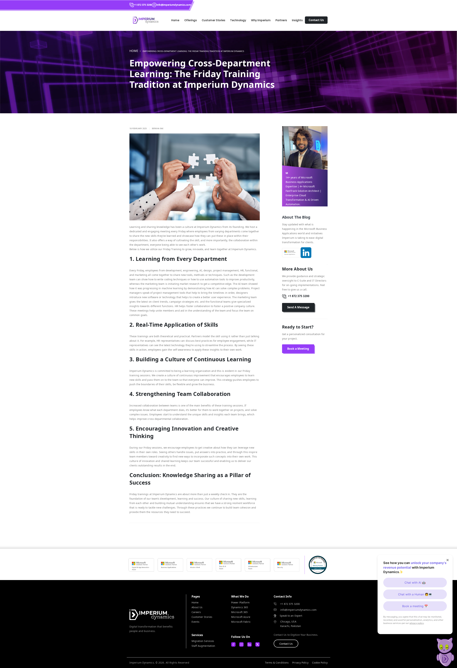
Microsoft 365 (239, 612)
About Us (197, 607)
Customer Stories (202, 617)
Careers (196, 612)
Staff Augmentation (203, 645)
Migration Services (203, 641)
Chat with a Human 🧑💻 (415, 594)
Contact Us (286, 643)
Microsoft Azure (240, 617)
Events (196, 621)
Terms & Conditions (277, 662)
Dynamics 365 (239, 607)
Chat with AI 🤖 (415, 582)
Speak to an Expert (291, 615)
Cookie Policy (320, 662)
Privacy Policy (300, 662)
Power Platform (240, 602)
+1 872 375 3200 (143, 4)
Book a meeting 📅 (415, 606)
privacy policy (417, 623)
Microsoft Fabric (241, 621)
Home (175, 20)
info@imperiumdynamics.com (173, 4)
